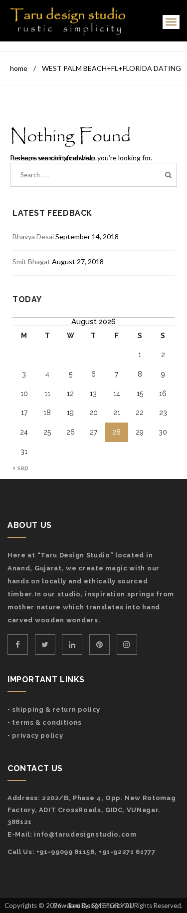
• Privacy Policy (35, 735)
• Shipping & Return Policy (53, 709)
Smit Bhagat (31, 261)
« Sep (20, 467)
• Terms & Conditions (44, 722)
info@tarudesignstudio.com (85, 834)
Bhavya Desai (33, 236)
